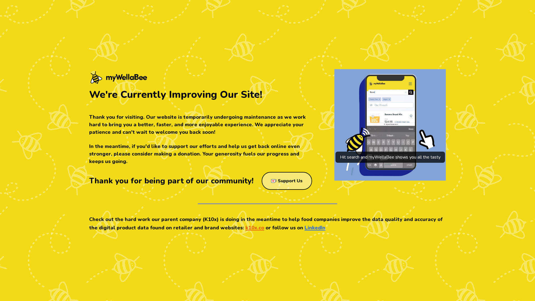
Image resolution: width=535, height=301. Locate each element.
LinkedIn (315, 227)
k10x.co (254, 227)
